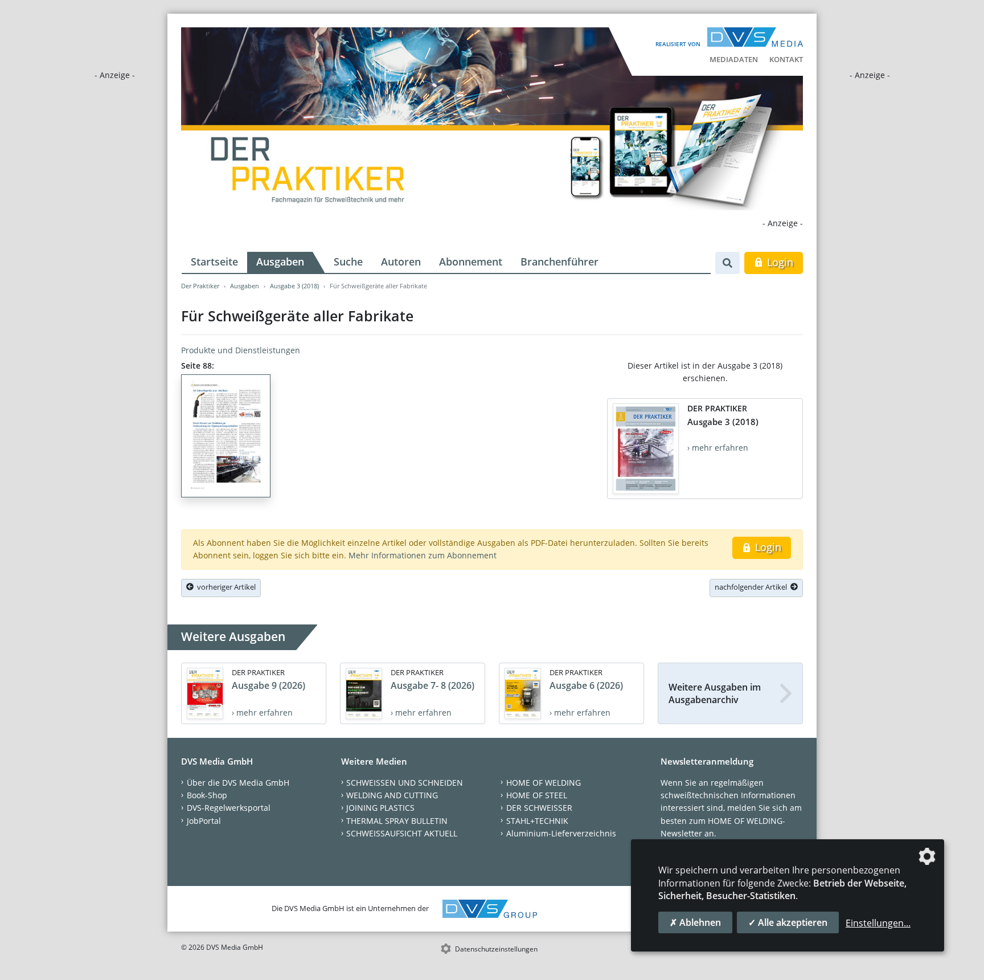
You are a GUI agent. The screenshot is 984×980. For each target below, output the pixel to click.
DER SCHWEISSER (539, 807)
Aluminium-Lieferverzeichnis (561, 833)
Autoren (401, 261)
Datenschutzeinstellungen (496, 949)
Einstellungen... (878, 923)
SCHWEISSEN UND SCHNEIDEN (404, 782)
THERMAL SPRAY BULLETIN (397, 820)
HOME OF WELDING (543, 782)
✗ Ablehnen (695, 922)
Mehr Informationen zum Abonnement (422, 555)
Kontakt (786, 59)
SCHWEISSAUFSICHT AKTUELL (401, 833)
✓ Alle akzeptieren (787, 922)
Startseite (214, 261)
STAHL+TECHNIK (537, 820)
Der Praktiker (200, 285)
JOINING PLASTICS (380, 807)
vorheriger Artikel (225, 587)
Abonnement (470, 261)
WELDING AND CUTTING (392, 795)
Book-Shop (207, 795)
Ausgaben (280, 261)
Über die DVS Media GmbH (238, 782)
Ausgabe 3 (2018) (294, 285)
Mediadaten (734, 59)
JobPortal (204, 820)
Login (778, 262)
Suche (348, 261)
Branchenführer (559, 261)
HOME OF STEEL (536, 795)
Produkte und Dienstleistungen (240, 350)
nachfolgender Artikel (752, 587)
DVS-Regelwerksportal (228, 807)
